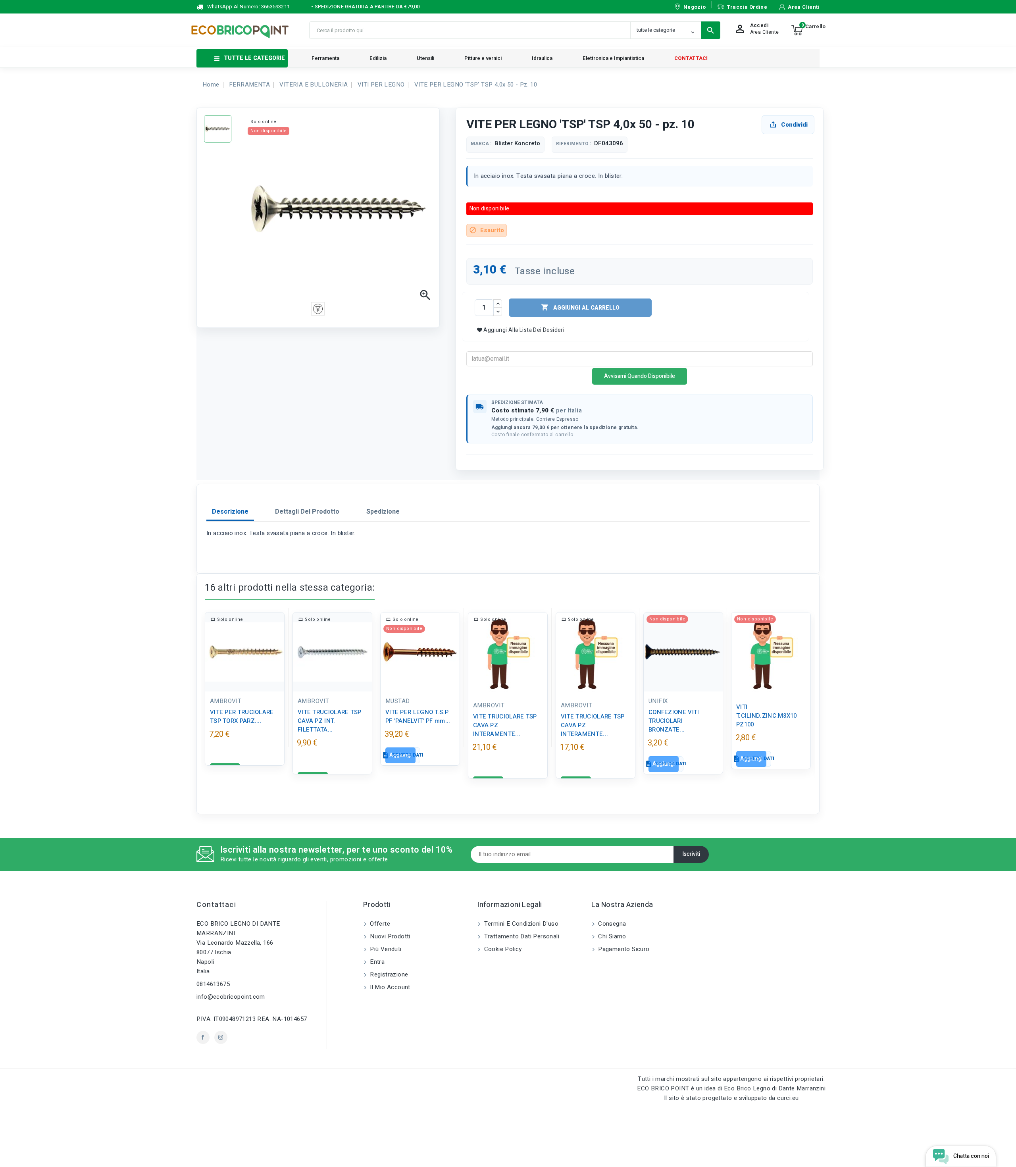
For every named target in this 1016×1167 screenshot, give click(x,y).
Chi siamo (611, 936)
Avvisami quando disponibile (639, 376)
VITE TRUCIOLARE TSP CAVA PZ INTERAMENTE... (505, 725)
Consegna (611, 923)
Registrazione (388, 974)
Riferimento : (573, 144)
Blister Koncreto (517, 143)
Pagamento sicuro (623, 949)
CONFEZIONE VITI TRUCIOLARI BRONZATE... (673, 721)
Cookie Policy (502, 949)
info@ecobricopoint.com (230, 996)
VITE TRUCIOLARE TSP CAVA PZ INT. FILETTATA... (330, 721)
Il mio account (389, 987)
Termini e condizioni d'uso (520, 923)
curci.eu (788, 1098)
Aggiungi (400, 755)
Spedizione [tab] (383, 511)
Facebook (203, 1037)
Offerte (379, 923)
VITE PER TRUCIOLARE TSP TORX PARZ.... (242, 716)
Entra (376, 961)
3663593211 (275, 6)
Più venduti (385, 949)
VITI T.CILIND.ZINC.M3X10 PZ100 (766, 716)
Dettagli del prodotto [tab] (307, 511)
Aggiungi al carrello (580, 307)
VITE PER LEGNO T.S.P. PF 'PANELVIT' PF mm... (417, 716)
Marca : (481, 144)
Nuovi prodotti (389, 936)
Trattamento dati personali (520, 936)
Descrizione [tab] (230, 511)
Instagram (220, 1037)
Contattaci (216, 904)
